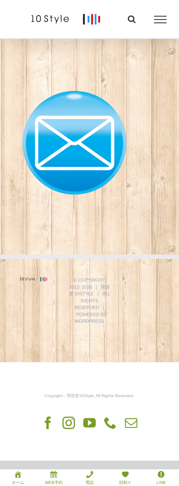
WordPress (89, 321)
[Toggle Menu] (160, 19)
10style (84, 293)
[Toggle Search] (132, 19)
